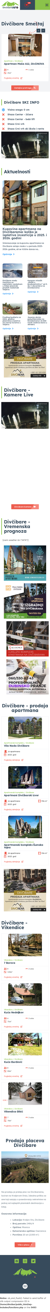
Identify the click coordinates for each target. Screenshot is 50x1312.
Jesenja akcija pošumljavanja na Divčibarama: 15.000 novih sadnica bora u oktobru (37, 321)
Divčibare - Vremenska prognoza (17, 526)
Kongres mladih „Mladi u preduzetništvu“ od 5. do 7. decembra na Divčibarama (37, 284)
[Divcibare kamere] (25, 157)
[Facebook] (16, 1261)
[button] (47, 5)
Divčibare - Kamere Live (18, 392)
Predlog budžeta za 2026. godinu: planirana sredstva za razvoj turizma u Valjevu (12, 321)
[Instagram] (25, 1261)
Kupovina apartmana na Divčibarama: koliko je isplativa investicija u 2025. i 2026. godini (25, 233)
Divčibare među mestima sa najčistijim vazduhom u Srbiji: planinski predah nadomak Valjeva (12, 285)
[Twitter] (33, 1261)
